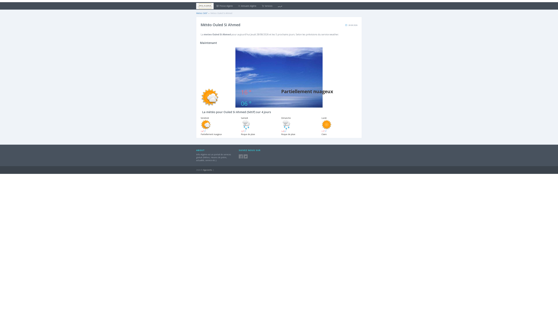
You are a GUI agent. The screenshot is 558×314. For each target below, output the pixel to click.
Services (268, 6)
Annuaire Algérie (248, 6)
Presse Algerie (226, 6)
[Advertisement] (279, 67)
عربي (280, 6)
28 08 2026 (352, 25)
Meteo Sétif (201, 13)
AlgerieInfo (207, 170)
